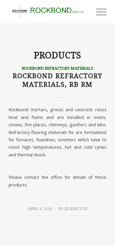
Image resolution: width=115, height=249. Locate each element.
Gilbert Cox (75, 209)
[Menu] (98, 12)
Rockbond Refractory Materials (57, 68)
